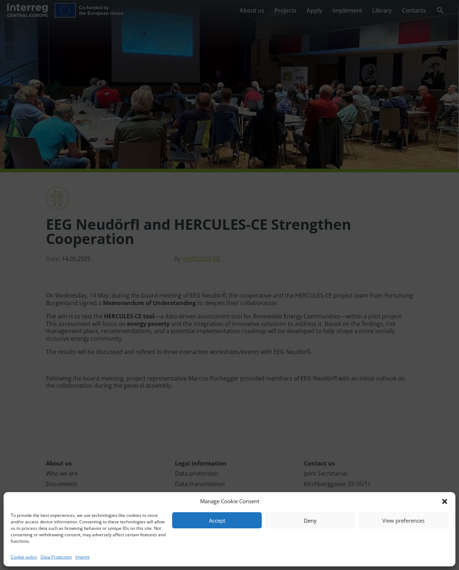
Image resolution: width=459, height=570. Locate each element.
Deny (310, 520)
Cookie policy (24, 557)
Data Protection (56, 557)
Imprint (82, 557)
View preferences (403, 520)
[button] (444, 501)
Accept (217, 520)
